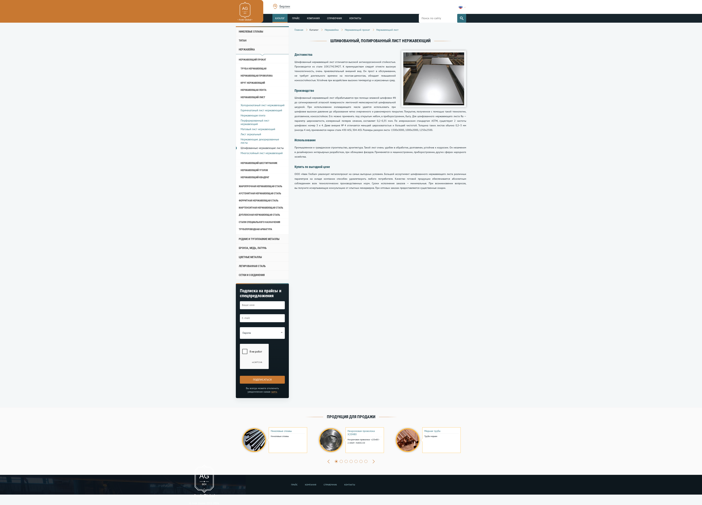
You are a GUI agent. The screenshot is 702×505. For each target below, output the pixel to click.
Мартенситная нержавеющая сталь (261, 207)
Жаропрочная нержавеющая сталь (260, 186)
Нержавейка (247, 49)
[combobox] (285, 7)
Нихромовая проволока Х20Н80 (361, 432)
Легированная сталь (252, 266)
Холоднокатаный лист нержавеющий (262, 105)
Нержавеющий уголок (254, 170)
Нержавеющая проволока (257, 75)
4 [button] (351, 461)
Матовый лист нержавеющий (258, 129)
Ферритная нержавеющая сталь (258, 200)
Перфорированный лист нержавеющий (255, 122)
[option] (274, 440)
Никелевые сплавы (251, 31)
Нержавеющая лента (253, 89)
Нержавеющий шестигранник (259, 163)
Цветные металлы (250, 257)
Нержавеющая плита (253, 115)
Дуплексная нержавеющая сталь (259, 214)
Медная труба (432, 431)
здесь (274, 391)
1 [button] (336, 461)
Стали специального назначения (259, 222)
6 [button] (361, 461)
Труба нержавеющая (253, 68)
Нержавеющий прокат (252, 59)
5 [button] (356, 461)
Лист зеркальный (251, 134)
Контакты (355, 18)
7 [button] (365, 461)
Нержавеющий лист (253, 97)
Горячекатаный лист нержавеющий (261, 110)
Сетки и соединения (252, 275)
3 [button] (346, 461)
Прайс (296, 18)
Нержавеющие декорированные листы (260, 141)
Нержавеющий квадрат (255, 177)
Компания (313, 18)
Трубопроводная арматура (255, 229)
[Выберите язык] (462, 7)
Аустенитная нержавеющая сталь (260, 193)
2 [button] (341, 461)
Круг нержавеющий (253, 82)
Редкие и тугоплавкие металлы (259, 239)
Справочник (334, 18)
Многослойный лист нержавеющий (262, 153)
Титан (242, 40)
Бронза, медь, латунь (253, 248)
